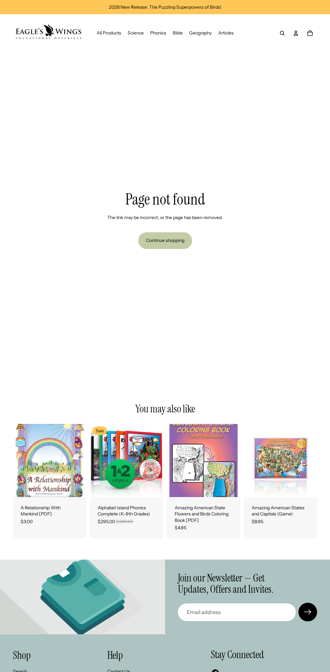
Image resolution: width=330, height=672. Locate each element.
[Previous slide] (97, 460)
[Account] (296, 33)
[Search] (282, 33)
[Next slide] (156, 460)
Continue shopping (165, 240)
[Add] (76, 487)
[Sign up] (307, 612)
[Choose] (307, 487)
